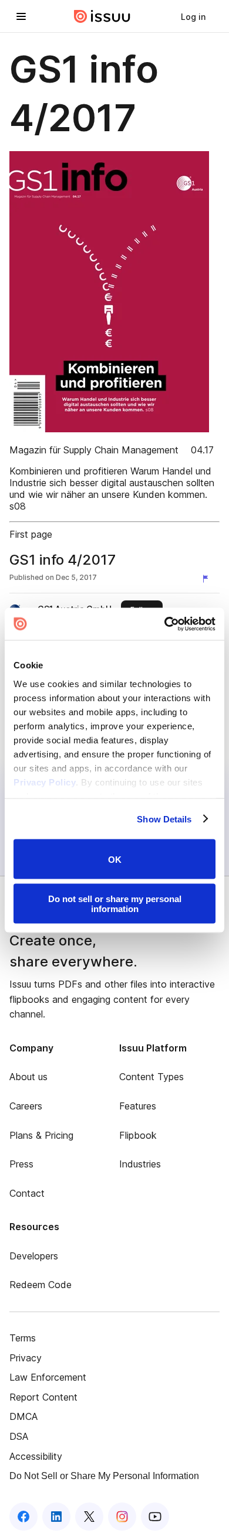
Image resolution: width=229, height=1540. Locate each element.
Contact (27, 1193)
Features (137, 1106)
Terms (22, 1338)
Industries (140, 1164)
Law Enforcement (47, 1377)
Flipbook (138, 1135)
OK (115, 859)
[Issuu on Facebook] (23, 1517)
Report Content (43, 1397)
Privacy (25, 1358)
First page (30, 534)
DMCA (23, 1416)
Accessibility (35, 1456)
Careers (25, 1106)
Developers (33, 1256)
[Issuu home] (102, 16)
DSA (18, 1436)
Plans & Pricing (41, 1135)
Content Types (151, 1077)
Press (21, 1164)
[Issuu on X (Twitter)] (89, 1517)
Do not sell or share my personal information (114, 903)
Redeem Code (40, 1284)
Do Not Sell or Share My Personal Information (104, 1476)
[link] (193, 16)
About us (28, 1077)
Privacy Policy (45, 782)
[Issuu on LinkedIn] (56, 1517)
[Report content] (208, 579)
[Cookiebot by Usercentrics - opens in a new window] (164, 623)
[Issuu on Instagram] (122, 1517)
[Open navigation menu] (21, 16)
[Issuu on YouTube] (155, 1517)
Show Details (164, 819)
